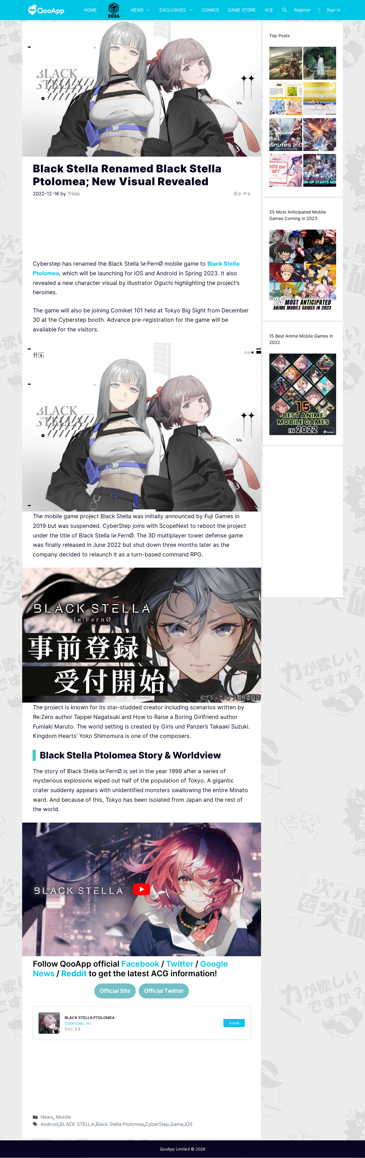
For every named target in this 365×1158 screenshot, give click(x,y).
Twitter (179, 964)
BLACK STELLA (77, 1124)
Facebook (140, 964)
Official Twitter (164, 990)
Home (90, 10)
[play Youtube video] (141, 889)
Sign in (333, 10)
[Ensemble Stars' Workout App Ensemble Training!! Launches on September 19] (319, 100)
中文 (269, 10)
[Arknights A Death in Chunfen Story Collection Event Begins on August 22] (285, 65)
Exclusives (173, 10)
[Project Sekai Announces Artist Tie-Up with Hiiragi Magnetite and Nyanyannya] (285, 100)
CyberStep (157, 1124)
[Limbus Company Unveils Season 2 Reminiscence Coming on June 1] (319, 65)
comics (210, 10)
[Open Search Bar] (284, 10)
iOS (188, 1124)
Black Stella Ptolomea (120, 1124)
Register (302, 10)
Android (49, 1124)
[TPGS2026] (113, 10)
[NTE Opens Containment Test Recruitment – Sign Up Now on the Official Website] (319, 172)
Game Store (242, 10)
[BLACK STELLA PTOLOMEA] (141, 1023)
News (137, 10)
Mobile (63, 1117)
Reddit (74, 973)
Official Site (115, 990)
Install (234, 1023)
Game (176, 1124)
